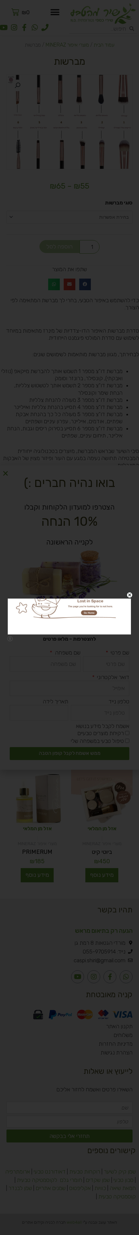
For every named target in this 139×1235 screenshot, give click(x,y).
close (130, 595)
